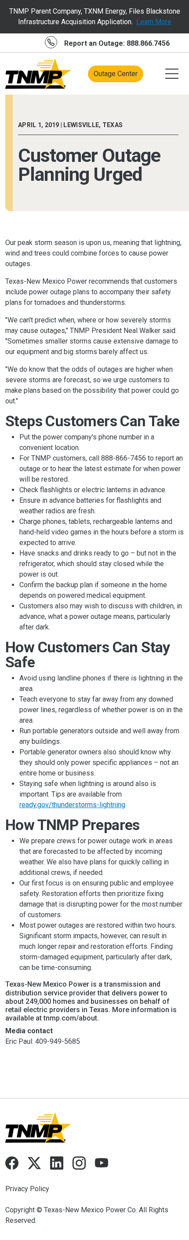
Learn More (153, 22)
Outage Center (116, 73)
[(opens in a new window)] (11, 1165)
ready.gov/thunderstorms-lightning (72, 805)
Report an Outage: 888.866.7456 (117, 43)
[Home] (38, 73)
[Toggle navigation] (172, 74)
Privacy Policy (27, 1189)
